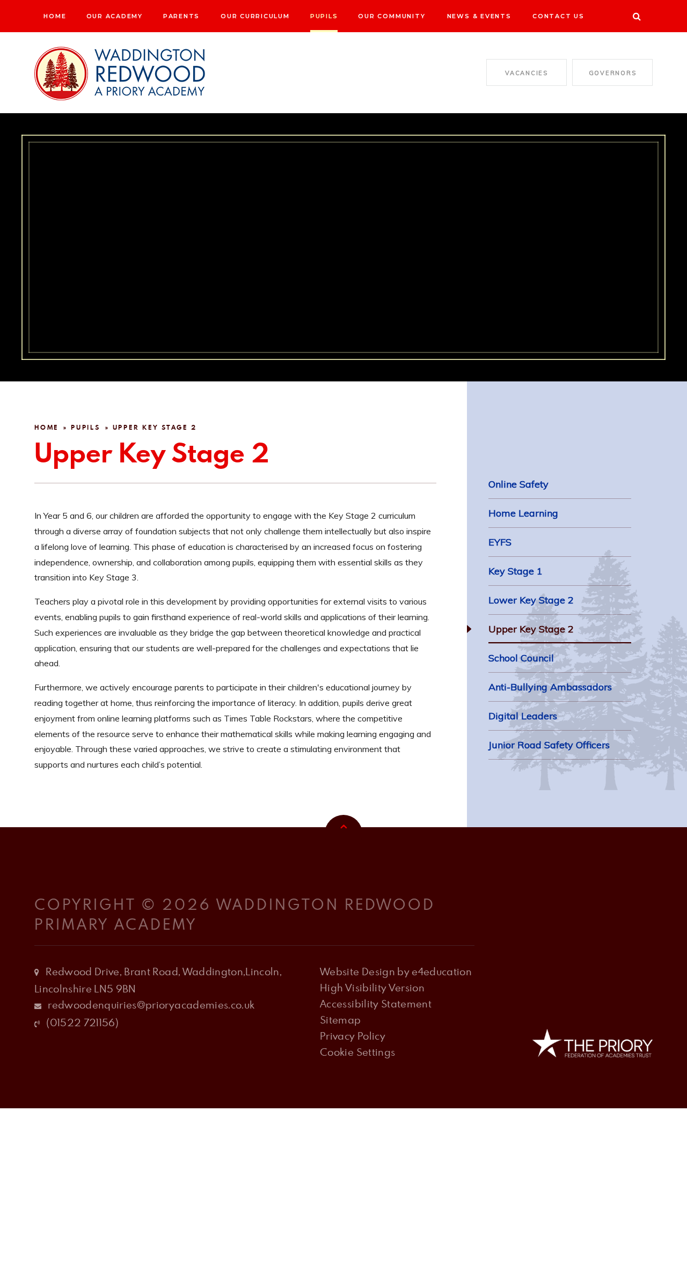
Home (46, 427)
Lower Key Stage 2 (531, 600)
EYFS (499, 542)
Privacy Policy (352, 1035)
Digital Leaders (522, 716)
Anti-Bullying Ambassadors (550, 687)
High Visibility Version (372, 987)
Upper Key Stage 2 (155, 427)
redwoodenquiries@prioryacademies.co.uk (151, 1004)
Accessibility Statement (376, 1003)
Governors (613, 73)
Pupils (85, 427)
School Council (521, 658)
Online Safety (518, 484)
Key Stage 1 (515, 571)
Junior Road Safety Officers (549, 745)
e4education (442, 971)
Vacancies (526, 73)
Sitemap (340, 1019)
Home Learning (523, 513)
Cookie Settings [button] (357, 1051)
